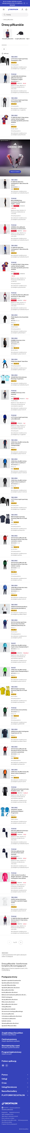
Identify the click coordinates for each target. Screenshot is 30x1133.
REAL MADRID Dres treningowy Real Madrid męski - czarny (18, 202)
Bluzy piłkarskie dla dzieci (9, 1004)
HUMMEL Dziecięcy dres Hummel (18, 393)
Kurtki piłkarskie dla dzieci (10, 992)
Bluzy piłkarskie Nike (8, 990)
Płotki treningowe (7, 997)
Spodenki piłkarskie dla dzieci (11, 987)
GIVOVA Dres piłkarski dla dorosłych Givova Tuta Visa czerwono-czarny (19, 539)
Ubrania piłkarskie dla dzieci (10, 1023)
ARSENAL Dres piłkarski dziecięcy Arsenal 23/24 (18, 227)
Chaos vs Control (15, 171)
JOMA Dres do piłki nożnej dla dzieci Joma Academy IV (20, 772)
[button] (25, 85)
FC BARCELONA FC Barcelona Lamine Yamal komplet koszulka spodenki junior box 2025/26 (20, 120)
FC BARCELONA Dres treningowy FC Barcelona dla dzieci (19, 183)
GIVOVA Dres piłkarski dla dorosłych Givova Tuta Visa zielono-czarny (19, 564)
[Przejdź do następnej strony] (21, 942)
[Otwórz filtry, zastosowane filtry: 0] (4, 49)
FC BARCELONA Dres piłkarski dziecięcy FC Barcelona (20, 295)
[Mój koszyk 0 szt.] (26, 9)
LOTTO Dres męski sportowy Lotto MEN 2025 (19, 418)
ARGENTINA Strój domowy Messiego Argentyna (19, 377)
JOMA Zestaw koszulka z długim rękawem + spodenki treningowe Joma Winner (19, 876)
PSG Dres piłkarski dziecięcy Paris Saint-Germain (19, 831)
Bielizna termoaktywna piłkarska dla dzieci (15, 994)
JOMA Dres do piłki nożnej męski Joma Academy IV (19, 461)
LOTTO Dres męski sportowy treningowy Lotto (19, 59)
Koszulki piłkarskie (7, 38)
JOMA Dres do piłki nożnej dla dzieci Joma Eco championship (20, 443)
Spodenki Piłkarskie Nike (9, 1025)
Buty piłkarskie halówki (8, 1009)
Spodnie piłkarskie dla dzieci (10, 983)
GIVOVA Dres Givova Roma (19, 709)
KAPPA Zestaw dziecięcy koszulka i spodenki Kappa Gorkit (19, 901)
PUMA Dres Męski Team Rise (19, 361)
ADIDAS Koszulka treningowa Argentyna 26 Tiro (20, 732)
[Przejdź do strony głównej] (13, 9)
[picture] (5, 61)
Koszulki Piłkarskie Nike (9, 985)
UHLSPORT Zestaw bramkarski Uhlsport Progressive (17, 811)
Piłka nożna (5, 968)
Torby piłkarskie (6, 1006)
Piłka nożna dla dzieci (8, 1002)
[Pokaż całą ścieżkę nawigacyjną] (2, 19)
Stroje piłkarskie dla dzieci (10, 999)
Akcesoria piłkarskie (8, 1013)
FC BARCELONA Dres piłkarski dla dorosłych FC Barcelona (20, 919)
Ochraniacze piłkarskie (9, 1018)
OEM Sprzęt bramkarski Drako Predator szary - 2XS (20, 789)
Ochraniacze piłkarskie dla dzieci (12, 1016)
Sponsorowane (4, 140)
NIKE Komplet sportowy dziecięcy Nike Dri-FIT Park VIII (19, 518)
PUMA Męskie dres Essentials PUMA (20, 317)
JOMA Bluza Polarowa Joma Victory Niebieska (19, 588)
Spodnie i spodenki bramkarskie (11, 980)
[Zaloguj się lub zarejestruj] (22, 9)
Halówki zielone (6, 1021)
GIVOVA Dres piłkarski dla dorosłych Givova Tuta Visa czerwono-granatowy (19, 750)
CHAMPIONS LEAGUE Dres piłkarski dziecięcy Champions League (18, 77)
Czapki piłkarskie (20, 38)
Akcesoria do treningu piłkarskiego (12, 1011)
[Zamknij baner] (27, 3)
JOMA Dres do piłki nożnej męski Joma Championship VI (19, 646)
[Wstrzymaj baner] (24, 3)
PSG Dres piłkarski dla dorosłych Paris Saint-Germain (17, 852)
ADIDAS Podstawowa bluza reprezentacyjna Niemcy (19, 607)
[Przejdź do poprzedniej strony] (9, 942)
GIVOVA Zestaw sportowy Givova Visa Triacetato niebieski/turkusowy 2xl (19, 623)
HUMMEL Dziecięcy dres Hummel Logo (18, 341)
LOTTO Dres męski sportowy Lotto (19, 500)
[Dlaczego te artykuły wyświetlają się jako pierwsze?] (2, 53)
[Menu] (4, 9)
